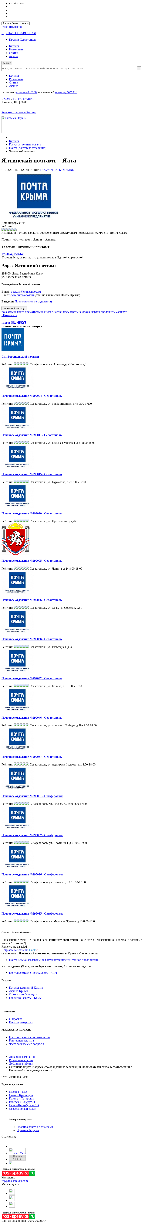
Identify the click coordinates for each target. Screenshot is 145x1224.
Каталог (14, 46)
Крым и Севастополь (22, 39)
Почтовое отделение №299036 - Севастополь (32, 639)
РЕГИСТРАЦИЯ (24, 98)
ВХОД (6, 98)
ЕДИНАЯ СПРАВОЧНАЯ (19, 33)
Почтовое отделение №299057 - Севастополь (32, 756)
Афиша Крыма (18, 991)
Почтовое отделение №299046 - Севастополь (32, 717)
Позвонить (9, 315)
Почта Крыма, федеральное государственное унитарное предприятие (53, 959)
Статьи (13, 52)
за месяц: (66, 92)
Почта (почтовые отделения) (27, 147)
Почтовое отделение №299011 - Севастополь (32, 435)
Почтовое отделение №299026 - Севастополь (32, 600)
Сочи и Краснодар (21, 1095)
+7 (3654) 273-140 (13, 254)
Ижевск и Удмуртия (22, 1101)
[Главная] (10, 137)
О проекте (15, 1019)
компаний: (26, 92)
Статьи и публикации (23, 994)
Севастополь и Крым (22, 1108)
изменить (12, 26)
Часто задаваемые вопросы (26, 1043)
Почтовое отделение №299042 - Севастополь (32, 678)
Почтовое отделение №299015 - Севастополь (32, 474)
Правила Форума (28, 1130)
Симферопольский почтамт (20, 356)
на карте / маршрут (14, 308)
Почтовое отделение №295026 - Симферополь (32, 874)
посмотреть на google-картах (81, 311)
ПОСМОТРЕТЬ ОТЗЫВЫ (57, 169)
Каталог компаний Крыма (26, 987)
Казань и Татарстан (21, 1098)
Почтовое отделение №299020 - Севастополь (32, 513)
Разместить (16, 49)
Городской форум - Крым (25, 997)
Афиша (13, 56)
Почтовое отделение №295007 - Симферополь (32, 835)
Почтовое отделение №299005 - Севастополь (32, 560)
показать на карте (13, 311)
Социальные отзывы (20, 950)
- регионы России (19, 112)
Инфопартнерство (20, 1022)
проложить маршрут (114, 311)
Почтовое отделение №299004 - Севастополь (32, 395)
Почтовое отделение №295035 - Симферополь (32, 913)
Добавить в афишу (21, 1063)
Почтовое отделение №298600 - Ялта (33, 972)
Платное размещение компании (29, 1037)
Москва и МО (18, 1091)
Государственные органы (25, 144)
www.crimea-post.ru (21, 295)
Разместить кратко (21, 1060)
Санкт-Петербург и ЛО (24, 1105)
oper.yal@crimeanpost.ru (26, 291)
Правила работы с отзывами (35, 1126)
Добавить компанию (22, 1056)
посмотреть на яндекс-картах (43, 311)
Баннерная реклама (21, 1040)
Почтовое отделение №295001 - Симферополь (32, 796)
